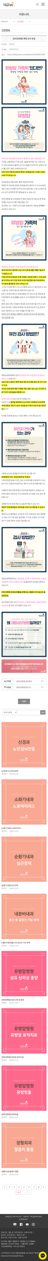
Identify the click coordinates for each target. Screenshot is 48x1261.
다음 (25, 1192)
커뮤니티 (4, 21)
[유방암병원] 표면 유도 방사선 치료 (25, 687)
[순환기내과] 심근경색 (9, 885)
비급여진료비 (23, 1219)
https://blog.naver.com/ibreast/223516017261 (26, 54)
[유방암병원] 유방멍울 (9, 1114)
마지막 (29, 1192)
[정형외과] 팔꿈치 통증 (10, 1171)
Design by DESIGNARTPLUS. (12, 1256)
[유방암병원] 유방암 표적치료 (12, 1057)
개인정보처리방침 (36, 1217)
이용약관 (26, 1217)
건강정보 (20, 21)
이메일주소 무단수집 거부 (13, 1217)
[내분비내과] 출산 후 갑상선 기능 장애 (15, 942)
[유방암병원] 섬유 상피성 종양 (12, 1000)
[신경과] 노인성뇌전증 (9, 771)
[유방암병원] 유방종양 (24, 681)
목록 (24, 701)
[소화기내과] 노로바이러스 (11, 828)
